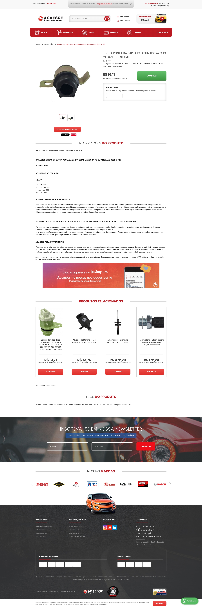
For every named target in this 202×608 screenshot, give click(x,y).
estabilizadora (59, 405)
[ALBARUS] (59, 484)
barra (51, 405)
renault (103, 405)
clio (130, 405)
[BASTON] (126, 484)
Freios (91, 32)
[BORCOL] (143, 484)
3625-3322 (164, 3)
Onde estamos (41, 533)
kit (67, 405)
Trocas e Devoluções (77, 536)
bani (71, 405)
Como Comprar (75, 533)
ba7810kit (77, 405)
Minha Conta (125, 20)
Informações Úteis (77, 520)
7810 (90, 405)
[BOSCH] (159, 484)
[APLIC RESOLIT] (92, 484)
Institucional (42, 520)
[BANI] (109, 484)
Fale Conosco (41, 530)
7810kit (96, 405)
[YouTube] (109, 527)
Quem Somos (162, 32)
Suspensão (68, 32)
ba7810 (85, 405)
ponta (45, 405)
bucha (38, 405)
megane (117, 405)
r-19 (111, 405)
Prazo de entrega (75, 526)
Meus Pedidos (125, 16)
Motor (44, 32)
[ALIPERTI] (76, 484)
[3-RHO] (42, 484)
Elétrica (114, 32)
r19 (108, 405)
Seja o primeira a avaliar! (112, 67)
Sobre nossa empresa (44, 526)
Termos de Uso (75, 530)
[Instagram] (105, 527)
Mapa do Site (40, 536)
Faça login (51, 3)
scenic (125, 405)
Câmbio (137, 32)
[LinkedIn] (114, 527)
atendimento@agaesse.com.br (148, 536)
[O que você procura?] (107, 19)
